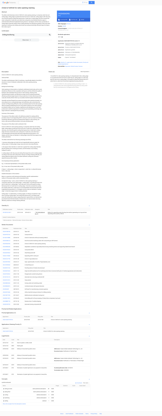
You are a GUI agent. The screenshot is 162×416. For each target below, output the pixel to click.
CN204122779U (6, 258)
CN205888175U (6, 301)
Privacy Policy (94, 413)
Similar (82, 19)
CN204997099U (6, 261)
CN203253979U (6, 304)
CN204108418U (6, 231)
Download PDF (64, 19)
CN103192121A (6, 277)
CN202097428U (6, 292)
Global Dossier (74, 66)
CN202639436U (6, 252)
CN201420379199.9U (8, 319)
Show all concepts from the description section (14, 403)
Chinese (69, 23)
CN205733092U (6, 274)
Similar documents (77, 62)
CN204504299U (6, 243)
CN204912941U (6, 280)
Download (79, 383)
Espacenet (67, 66)
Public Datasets (79, 413)
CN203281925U (6, 271)
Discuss (80, 66)
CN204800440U (6, 283)
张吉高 (64, 26)
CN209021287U (6, 298)
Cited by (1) (63, 62)
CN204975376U (6, 234)
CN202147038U (6, 255)
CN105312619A (7, 212)
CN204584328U (6, 246)
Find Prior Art (74, 19)
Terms (86, 413)
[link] (7, 388)
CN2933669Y (6, 289)
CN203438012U (6, 240)
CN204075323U (6, 249)
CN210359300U (6, 264)
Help (100, 413)
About (61, 413)
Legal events (70, 62)
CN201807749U (6, 295)
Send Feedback (69, 413)
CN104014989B (6, 237)
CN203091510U (6, 268)
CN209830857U (6, 286)
